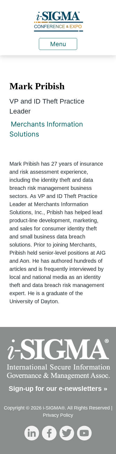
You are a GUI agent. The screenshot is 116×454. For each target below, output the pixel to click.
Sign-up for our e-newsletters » (58, 388)
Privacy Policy (58, 415)
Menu (58, 43)
